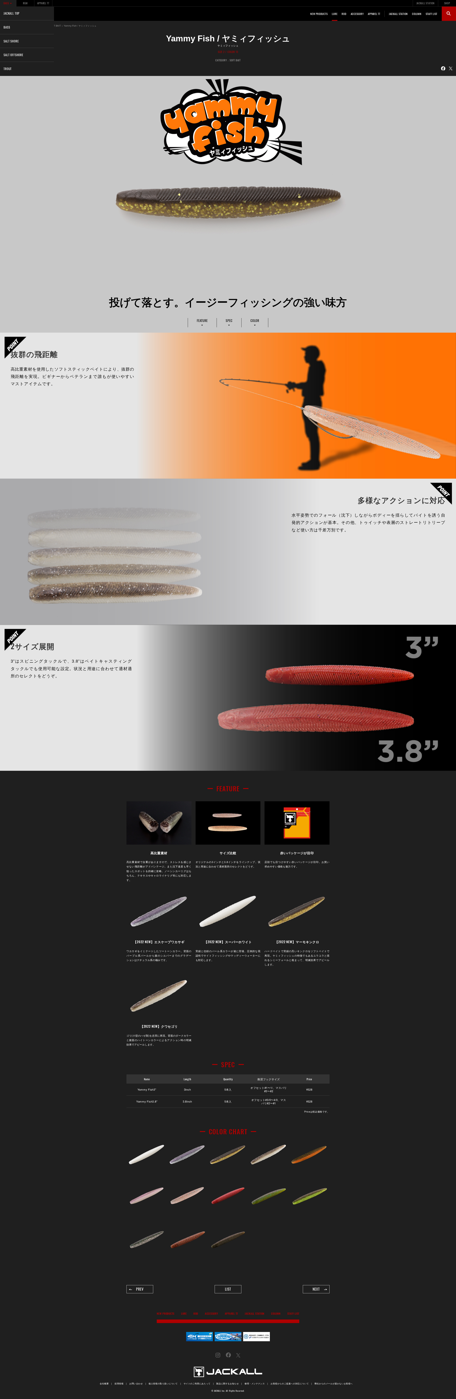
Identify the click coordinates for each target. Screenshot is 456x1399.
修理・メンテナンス (255, 1383)
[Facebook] (443, 68)
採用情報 (119, 1383)
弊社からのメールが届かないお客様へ (334, 1383)
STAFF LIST (431, 13)
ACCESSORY (357, 13)
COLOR (254, 320)
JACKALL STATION (425, 3)
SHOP (447, 3)
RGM (25, 3)
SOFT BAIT (235, 60)
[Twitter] (450, 68)
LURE (334, 13)
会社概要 (104, 1383)
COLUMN (416, 13)
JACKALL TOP (11, 13)
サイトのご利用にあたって (197, 1383)
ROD (344, 13)
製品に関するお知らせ (227, 1383)
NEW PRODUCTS (319, 13)
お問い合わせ (136, 1383)
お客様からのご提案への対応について (290, 1383)
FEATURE (202, 320)
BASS (6, 3)
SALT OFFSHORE (13, 54)
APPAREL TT (43, 3)
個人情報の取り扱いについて (163, 1383)
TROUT (8, 68)
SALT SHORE (11, 41)
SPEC (229, 320)
